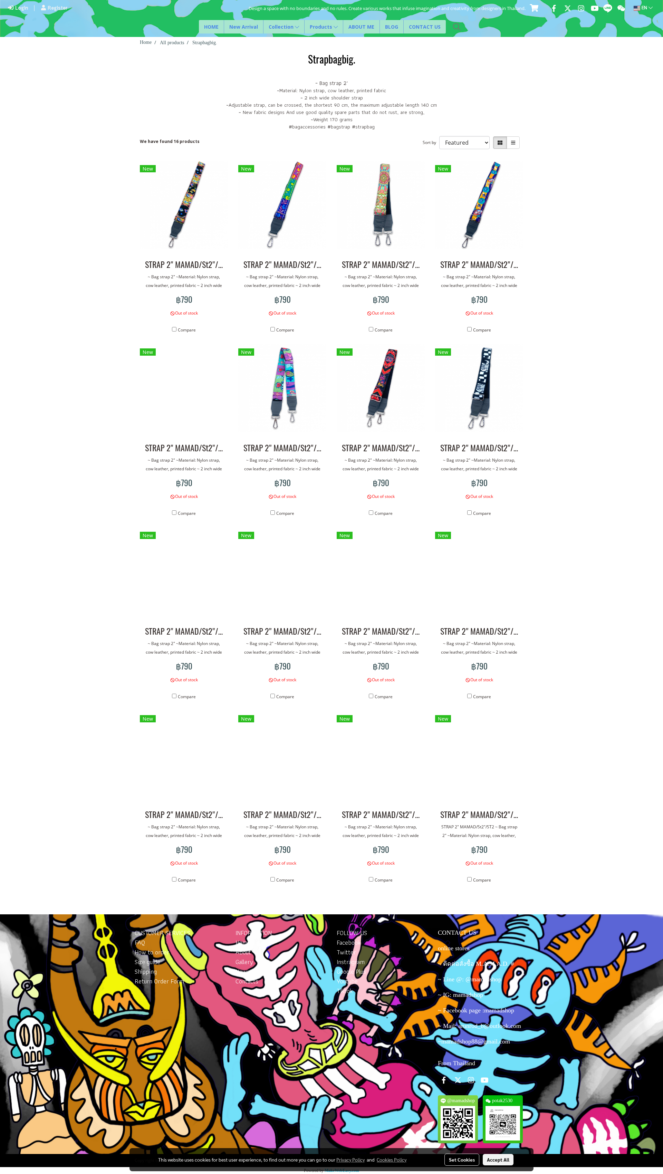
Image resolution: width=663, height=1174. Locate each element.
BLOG (391, 26)
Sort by (431, 142)
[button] (456, 26)
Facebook (349, 942)
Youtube (347, 981)
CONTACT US (425, 26)
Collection (282, 26)
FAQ (140, 942)
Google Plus (351, 971)
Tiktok (345, 991)
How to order (152, 952)
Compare (187, 330)
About (243, 952)
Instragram (351, 962)
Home (243, 942)
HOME (211, 26)
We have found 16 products (170, 141)
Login (20, 8)
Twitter (346, 952)
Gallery (244, 962)
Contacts (247, 981)
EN (644, 8)
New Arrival (243, 26)
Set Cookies (462, 1159)
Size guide (147, 962)
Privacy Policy (350, 1159)
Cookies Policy (391, 1159)
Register (57, 8)
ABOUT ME (361, 26)
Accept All (498, 1159)
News (243, 971)
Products (322, 26)
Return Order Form (159, 981)
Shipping (146, 971)
